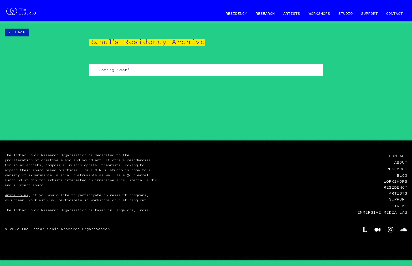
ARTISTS (398, 193)
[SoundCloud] (403, 229)
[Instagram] (390, 229)
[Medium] (377, 229)
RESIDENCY (395, 187)
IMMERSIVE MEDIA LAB (382, 213)
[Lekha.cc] (365, 229)
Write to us (16, 195)
